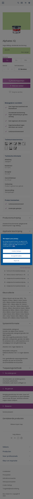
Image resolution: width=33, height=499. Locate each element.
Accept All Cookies (16, 256)
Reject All (16, 260)
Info (14, 246)
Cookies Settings (16, 251)
